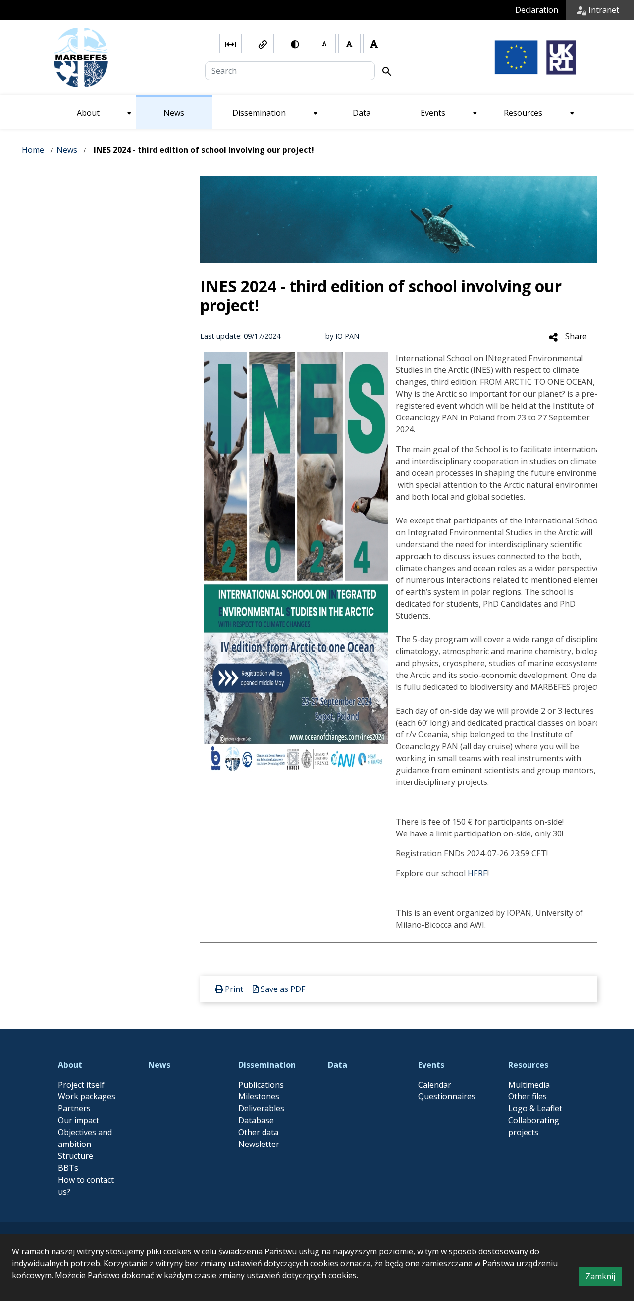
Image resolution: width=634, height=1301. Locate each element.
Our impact (78, 1120)
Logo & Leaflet (535, 1108)
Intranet (602, 9)
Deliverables (261, 1108)
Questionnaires (447, 1096)
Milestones (258, 1096)
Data (337, 1064)
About (70, 1064)
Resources (528, 1064)
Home (33, 149)
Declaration (536, 9)
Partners (74, 1108)
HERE (477, 873)
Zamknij (603, 1278)
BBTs (68, 1167)
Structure (75, 1155)
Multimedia (529, 1084)
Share (575, 336)
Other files (527, 1096)
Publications (261, 1084)
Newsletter (258, 1144)
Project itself (81, 1084)
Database (256, 1120)
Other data (258, 1132)
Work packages (86, 1096)
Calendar (434, 1084)
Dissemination (267, 1064)
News (66, 149)
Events (431, 1064)
